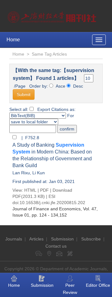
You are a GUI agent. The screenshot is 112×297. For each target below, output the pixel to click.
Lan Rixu (21, 172)
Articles (36, 238)
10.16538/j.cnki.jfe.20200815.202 (52, 202)
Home (13, 39)
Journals (13, 238)
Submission (62, 238)
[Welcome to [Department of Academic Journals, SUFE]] (53, 15)
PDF (44, 190)
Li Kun (38, 172)
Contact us (56, 246)
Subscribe (91, 238)
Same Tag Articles (49, 54)
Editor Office (98, 285)
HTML (30, 190)
